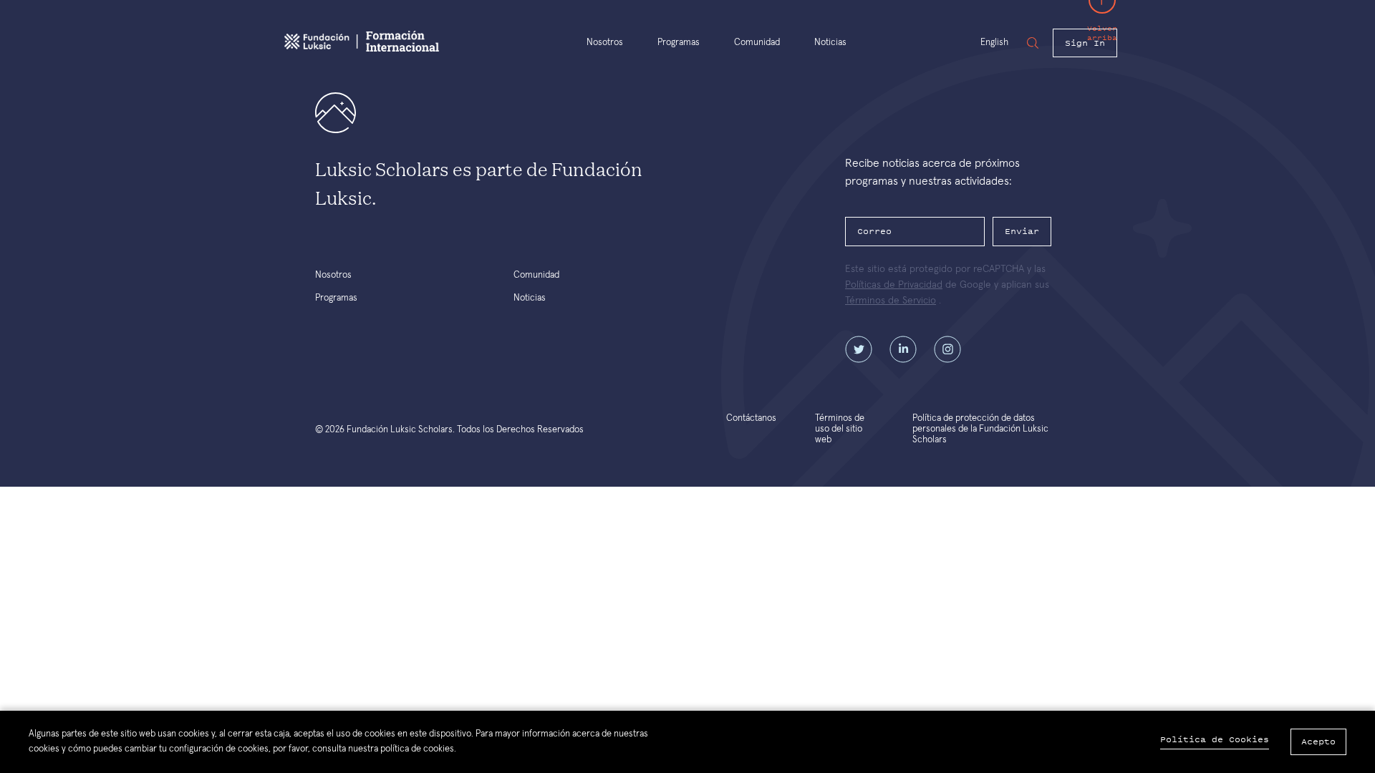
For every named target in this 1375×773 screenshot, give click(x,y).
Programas (678, 42)
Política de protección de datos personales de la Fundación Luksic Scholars (980, 429)
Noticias (830, 42)
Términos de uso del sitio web (839, 429)
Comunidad (757, 42)
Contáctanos (751, 418)
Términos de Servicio (890, 301)
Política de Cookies (1214, 739)
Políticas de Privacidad (893, 285)
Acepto (1318, 741)
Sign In (1085, 43)
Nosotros (605, 42)
